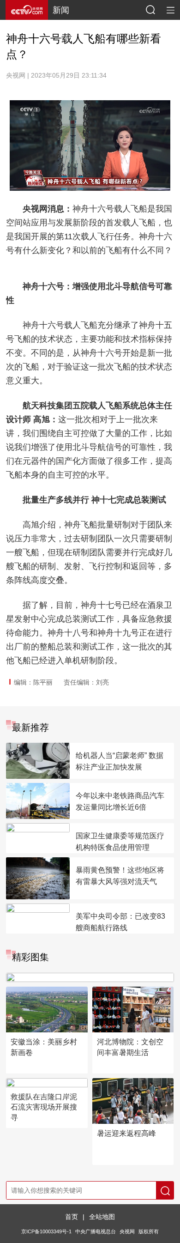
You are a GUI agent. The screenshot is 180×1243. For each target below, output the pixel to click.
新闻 (61, 10)
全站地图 (102, 1216)
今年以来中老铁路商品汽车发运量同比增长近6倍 (120, 801)
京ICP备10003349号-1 (46, 1231)
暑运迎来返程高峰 (126, 1133)
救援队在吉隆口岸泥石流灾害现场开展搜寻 (44, 1107)
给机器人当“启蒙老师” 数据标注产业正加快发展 (119, 761)
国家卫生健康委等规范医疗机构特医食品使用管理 (120, 841)
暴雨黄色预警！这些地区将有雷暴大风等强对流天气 (120, 875)
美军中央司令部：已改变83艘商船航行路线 (120, 922)
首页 (71, 1216)
